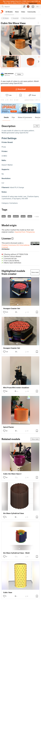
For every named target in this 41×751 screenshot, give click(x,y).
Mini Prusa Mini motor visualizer (16, 387)
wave (29, 216)
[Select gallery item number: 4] (22, 343)
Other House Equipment (28, 18)
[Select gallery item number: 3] (21, 304)
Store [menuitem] (17, 12)
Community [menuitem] (31, 12)
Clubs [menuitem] (23, 12)
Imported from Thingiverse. (25, 232)
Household (15, 18)
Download (22, 89)
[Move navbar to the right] (39, 12)
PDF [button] (37, 126)
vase (3, 216)
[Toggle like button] (4, 312)
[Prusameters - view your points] (28, 6)
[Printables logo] (2, 12)
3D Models (6, 18)
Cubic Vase (7, 592)
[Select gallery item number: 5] (23, 343)
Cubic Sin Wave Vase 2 (12, 474)
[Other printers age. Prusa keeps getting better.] (20, 108)
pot (9, 216)
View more (35, 272)
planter (15, 216)
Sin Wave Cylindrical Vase (13, 513)
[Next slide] (38, 61)
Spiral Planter (8, 427)
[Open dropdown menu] (38, 23)
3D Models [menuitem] (9, 12)
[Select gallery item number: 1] (18, 304)
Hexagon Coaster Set (11, 308)
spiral (23, 216)
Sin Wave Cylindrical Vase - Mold (16, 553)
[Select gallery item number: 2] (19, 304)
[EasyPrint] (24, 6)
